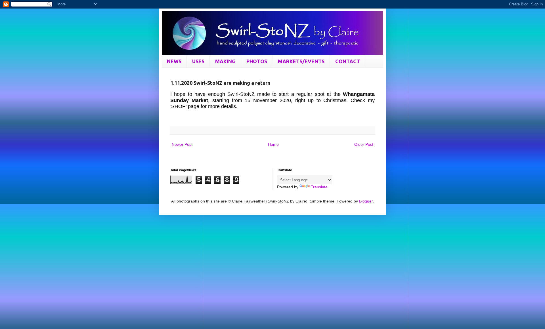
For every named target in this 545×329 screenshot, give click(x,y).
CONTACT (347, 61)
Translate (319, 187)
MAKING (225, 61)
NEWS (174, 61)
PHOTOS (256, 61)
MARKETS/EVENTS (301, 61)
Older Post (363, 144)
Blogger (366, 201)
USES (198, 61)
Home (273, 144)
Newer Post (182, 144)
